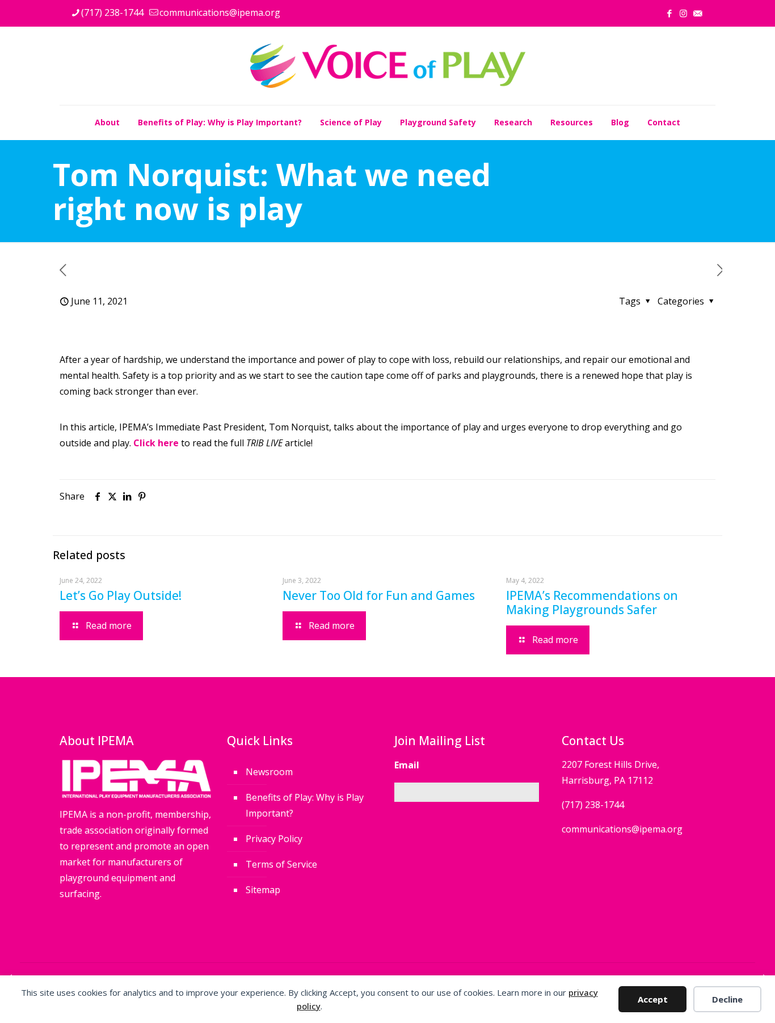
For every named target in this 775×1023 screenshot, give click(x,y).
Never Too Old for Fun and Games (379, 595)
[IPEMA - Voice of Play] (387, 66)
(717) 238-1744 (112, 12)
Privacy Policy (274, 838)
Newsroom (269, 772)
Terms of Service (281, 864)
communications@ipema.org (219, 12)
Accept (653, 999)
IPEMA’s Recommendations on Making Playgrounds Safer (592, 602)
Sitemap (263, 889)
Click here (156, 443)
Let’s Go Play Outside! (121, 595)
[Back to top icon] (720, 1000)
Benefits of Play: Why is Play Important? (305, 805)
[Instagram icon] (683, 13)
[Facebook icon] (669, 13)
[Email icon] (697, 13)
